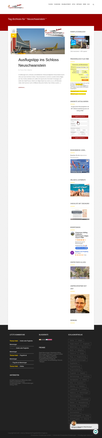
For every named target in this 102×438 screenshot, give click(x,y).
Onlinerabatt (84, 399)
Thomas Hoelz (23, 70)
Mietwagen (79, 4)
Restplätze (83, 406)
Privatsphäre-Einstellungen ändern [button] (41, 435)
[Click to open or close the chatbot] (95, 431)
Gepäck (82, 373)
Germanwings (74, 376)
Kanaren (82, 386)
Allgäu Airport (74, 344)
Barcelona (85, 347)
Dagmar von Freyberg (81, 251)
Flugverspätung (75, 370)
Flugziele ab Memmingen (20, 362)
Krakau (22, 366)
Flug (71, 357)
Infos (71, 383)
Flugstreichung (75, 366)
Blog (88, 4)
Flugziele (50, 4)
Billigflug (81, 350)
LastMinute (73, 389)
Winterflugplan (75, 419)
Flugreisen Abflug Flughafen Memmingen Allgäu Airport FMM (81, 235)
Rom (71, 409)
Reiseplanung (83, 402)
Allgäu (80, 340)
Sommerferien (75, 412)
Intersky (72, 386)
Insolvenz (80, 383)
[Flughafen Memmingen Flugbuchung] (79, 72)
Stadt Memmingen (44, 352)
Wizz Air (86, 419)
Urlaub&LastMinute (66, 4)
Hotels (73, 4)
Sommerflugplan (75, 415)
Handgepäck (74, 379)
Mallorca (73, 393)
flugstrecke (73, 363)
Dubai (82, 353)
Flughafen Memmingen (78, 360)
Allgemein (29, 70)
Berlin (72, 350)
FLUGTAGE (79, 84)
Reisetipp (73, 406)
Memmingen (84, 393)
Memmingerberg (75, 396)
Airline (72, 340)
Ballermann (74, 347)
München (73, 399)
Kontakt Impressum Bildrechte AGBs (20, 380)
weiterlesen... (21, 87)
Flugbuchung (57, 4)
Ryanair (79, 409)
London (84, 389)
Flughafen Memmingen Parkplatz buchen (48, 356)
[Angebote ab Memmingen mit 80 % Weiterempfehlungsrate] (79, 128)
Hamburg (86, 376)
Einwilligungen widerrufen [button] (85, 435)
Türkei (87, 415)
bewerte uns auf (80, 248)
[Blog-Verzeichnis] (49, 340)
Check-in (73, 353)
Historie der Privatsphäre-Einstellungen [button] (64, 435)
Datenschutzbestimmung (17, 381)
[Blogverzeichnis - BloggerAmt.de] (42, 340)
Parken (84, 4)
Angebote (86, 344)
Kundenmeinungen (15, 383)
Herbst (84, 379)
